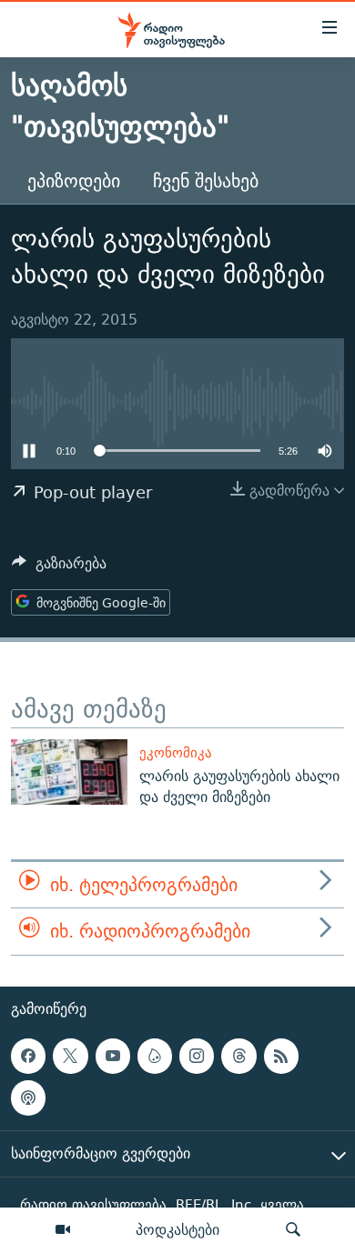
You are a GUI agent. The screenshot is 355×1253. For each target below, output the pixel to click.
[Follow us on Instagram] (196, 1055)
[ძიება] (293, 1230)
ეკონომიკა (175, 752)
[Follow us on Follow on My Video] (154, 1055)
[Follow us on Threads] (238, 1055)
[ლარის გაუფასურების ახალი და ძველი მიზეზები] (69, 772)
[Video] (63, 1230)
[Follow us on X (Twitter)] (70, 1055)
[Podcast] (28, 1097)
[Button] (59, 568)
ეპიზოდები (73, 180)
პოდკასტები (177, 1229)
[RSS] (281, 1055)
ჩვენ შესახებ (206, 180)
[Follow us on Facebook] (28, 1055)
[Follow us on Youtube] (113, 1055)
